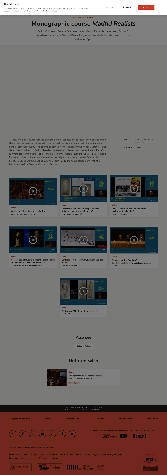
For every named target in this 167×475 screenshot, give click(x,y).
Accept (146, 7)
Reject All (127, 7)
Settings (109, 7)
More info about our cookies (48, 11)
